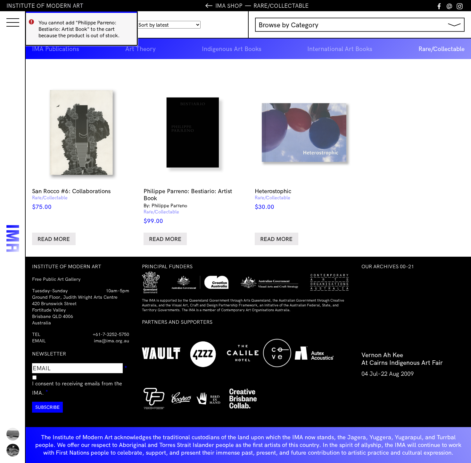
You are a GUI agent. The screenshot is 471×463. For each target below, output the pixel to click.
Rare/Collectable (441, 49)
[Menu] (6, 17)
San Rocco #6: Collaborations (71, 198)
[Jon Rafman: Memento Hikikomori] (12, 450)
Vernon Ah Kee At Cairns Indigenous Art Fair (402, 358)
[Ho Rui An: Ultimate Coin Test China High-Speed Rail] (12, 434)
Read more (53, 239)
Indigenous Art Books (231, 49)
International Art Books (339, 49)
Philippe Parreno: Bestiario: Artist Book (188, 206)
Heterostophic (273, 198)
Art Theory (140, 49)
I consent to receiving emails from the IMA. (77, 388)
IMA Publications (55, 49)
